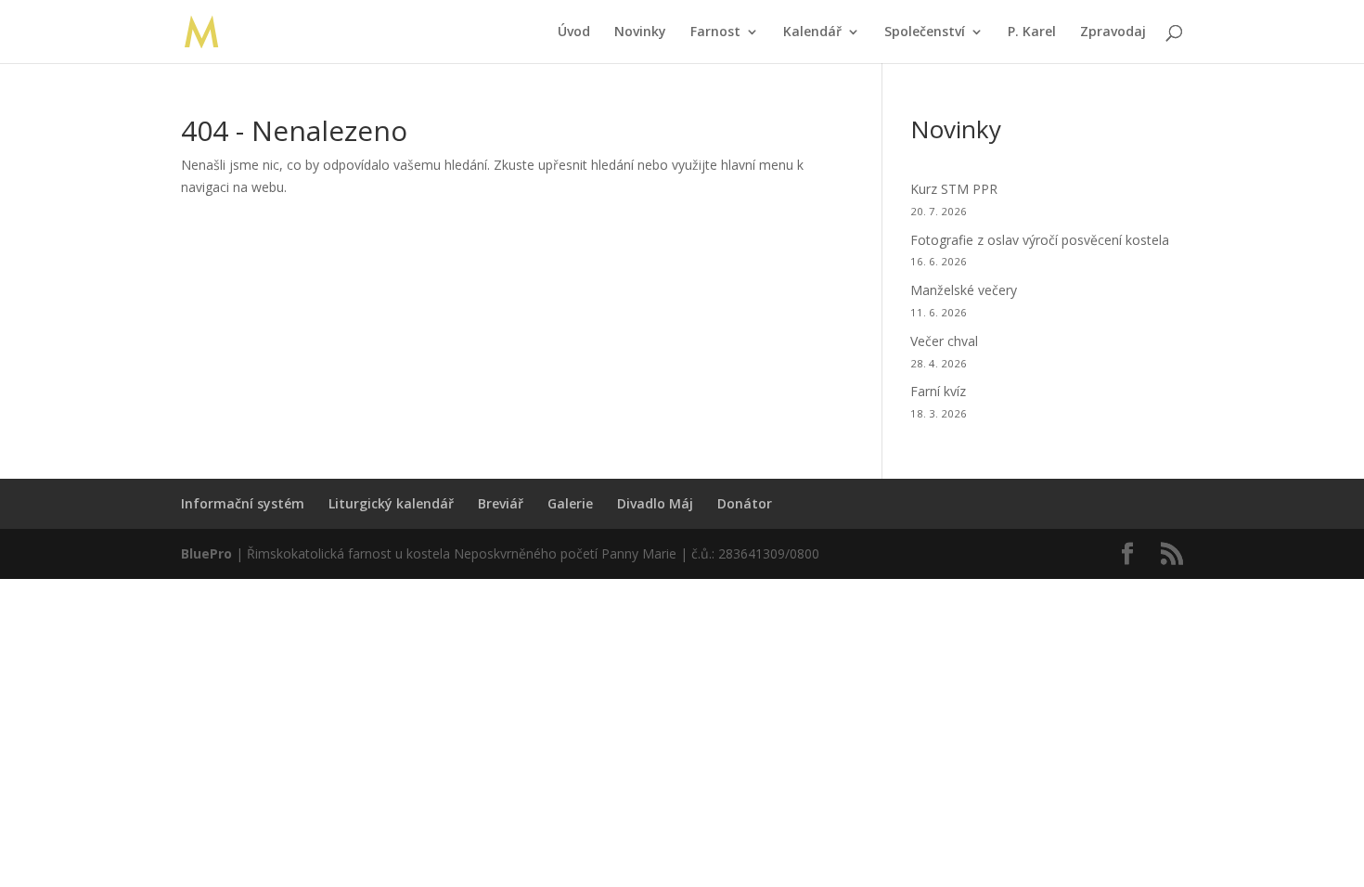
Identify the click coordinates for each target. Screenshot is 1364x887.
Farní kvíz (938, 391)
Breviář (500, 503)
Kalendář (812, 32)
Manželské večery (963, 290)
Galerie (570, 503)
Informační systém (242, 503)
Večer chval (944, 341)
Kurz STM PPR (953, 189)
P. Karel (1032, 32)
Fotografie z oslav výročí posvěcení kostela (1039, 240)
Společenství (924, 32)
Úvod (574, 32)
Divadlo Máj (655, 503)
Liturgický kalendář (391, 503)
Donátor (744, 503)
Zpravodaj (1113, 32)
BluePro (206, 553)
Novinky (640, 32)
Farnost (715, 32)
